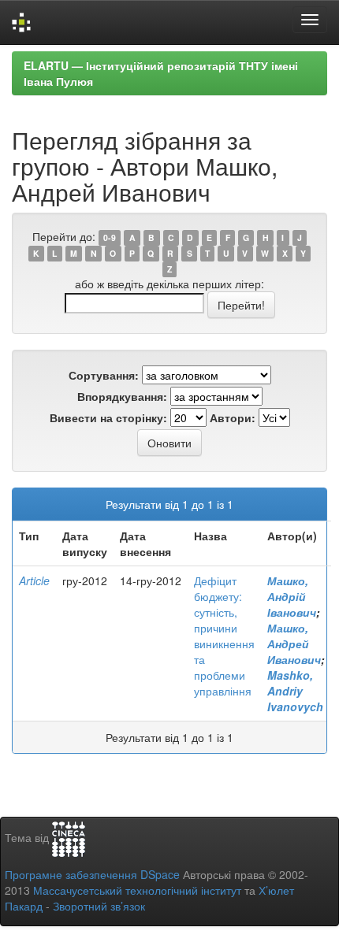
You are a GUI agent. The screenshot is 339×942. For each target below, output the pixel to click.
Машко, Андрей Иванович (294, 643)
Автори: (232, 417)
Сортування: (104, 375)
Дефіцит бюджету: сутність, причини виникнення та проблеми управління (224, 636)
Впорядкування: (122, 396)
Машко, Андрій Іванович (291, 596)
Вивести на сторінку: (108, 417)
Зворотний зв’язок (99, 906)
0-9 (109, 237)
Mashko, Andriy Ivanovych (295, 690)
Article (34, 580)
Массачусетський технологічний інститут (137, 890)
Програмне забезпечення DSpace (92, 874)
